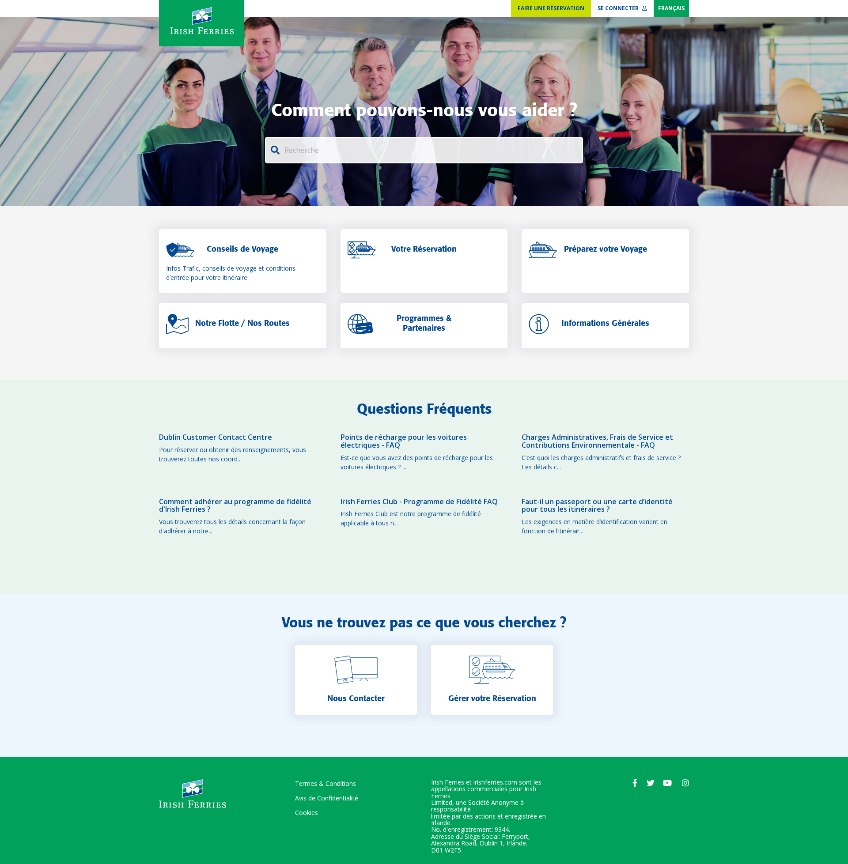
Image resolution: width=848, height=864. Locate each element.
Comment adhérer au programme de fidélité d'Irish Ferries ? (235, 505)
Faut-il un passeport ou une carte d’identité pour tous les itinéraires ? (597, 505)
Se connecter (619, 8)
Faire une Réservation (551, 8)
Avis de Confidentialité (326, 798)
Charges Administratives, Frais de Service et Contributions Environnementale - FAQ (597, 441)
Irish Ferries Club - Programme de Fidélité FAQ (419, 502)
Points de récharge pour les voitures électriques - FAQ (404, 441)
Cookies (306, 812)
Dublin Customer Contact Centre (215, 437)
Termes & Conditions (325, 783)
